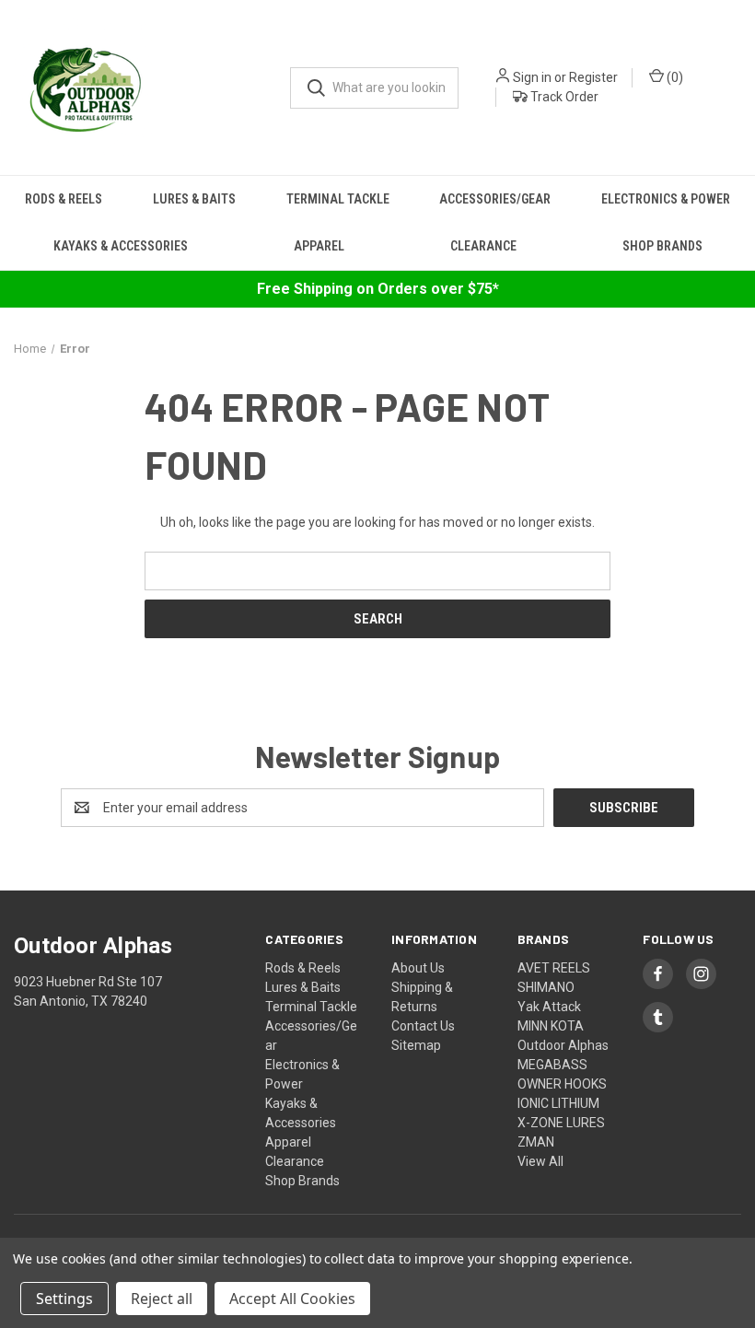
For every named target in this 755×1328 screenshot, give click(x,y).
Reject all (161, 1298)
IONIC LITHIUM (558, 1103)
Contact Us (423, 1026)
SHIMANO (546, 987)
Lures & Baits (194, 199)
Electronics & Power (665, 199)
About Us (418, 968)
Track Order (563, 96)
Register (593, 77)
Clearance (483, 246)
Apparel (319, 246)
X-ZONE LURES (561, 1122)
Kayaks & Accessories (120, 246)
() (673, 77)
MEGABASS (552, 1064)
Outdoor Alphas (563, 1045)
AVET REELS (553, 968)
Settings (64, 1298)
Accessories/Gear (495, 199)
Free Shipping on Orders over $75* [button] (378, 288)
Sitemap (416, 1045)
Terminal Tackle (337, 199)
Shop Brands (662, 246)
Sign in (532, 77)
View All (540, 1161)
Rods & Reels (63, 199)
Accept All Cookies (292, 1298)
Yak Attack (549, 1006)
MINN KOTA (550, 1026)
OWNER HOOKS (562, 1084)
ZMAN (535, 1142)
